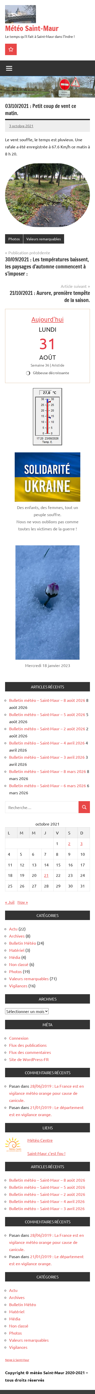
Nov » (22, 902)
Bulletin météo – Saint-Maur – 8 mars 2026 (47, 771)
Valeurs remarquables (43, 238)
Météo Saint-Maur (32, 28)
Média (14, 957)
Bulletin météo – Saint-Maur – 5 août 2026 (47, 714)
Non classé (18, 964)
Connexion (18, 1037)
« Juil (9, 902)
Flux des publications (28, 1045)
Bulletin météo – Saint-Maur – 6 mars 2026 (47, 785)
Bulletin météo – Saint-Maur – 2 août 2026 (47, 728)
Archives (17, 935)
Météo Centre (40, 1140)
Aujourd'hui (47, 319)
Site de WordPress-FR (29, 1059)
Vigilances (18, 985)
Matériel (16, 950)
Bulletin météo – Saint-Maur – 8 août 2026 (47, 700)
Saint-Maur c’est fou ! (46, 1153)
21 (46, 875)
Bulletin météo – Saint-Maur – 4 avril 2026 (47, 742)
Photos (14, 238)
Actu (13, 928)
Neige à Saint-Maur (17, 1360)
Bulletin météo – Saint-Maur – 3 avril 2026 (47, 756)
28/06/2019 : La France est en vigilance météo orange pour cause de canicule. (46, 1093)
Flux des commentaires (30, 1052)
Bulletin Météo (22, 942)
